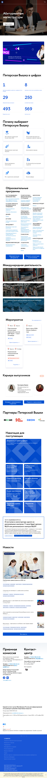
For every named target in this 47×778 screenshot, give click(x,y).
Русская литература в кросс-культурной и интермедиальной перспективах (37, 199)
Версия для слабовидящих (9, 757)
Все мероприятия (36, 320)
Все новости (23, 634)
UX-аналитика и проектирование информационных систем (26, 217)
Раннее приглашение (14, 491)
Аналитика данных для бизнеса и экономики (37, 228)
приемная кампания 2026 (27, 584)
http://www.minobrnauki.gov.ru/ (10, 764)
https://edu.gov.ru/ (7, 766)
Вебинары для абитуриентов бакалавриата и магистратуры (14, 57)
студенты (11, 594)
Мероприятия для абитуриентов (14, 256)
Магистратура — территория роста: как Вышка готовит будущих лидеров (18, 623)
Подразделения (7, 744)
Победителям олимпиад (30, 467)
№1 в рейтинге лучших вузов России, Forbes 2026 (11, 137)
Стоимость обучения (14, 478)
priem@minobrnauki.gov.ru (17, 713)
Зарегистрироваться (14, 342)
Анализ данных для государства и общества (26, 208)
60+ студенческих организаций (12, 176)
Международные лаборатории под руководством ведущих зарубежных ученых (22, 300)
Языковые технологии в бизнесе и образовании (37, 213)
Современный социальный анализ (24, 245)
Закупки (5, 752)
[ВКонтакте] (3, 724)
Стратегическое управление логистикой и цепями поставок (12, 230)
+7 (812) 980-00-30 (34, 657)
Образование (5, 594)
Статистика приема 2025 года (13, 504)
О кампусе (7, 738)
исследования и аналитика (19, 605)
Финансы (34, 205)
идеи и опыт (14, 617)
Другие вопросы (8, 535)
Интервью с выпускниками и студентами (13, 402)
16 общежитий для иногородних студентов (33, 164)
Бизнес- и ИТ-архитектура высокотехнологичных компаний (38, 231)
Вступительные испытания (12, 467)
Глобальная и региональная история (11, 221)
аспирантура (12, 607)
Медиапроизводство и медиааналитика (10, 245)
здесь (24, 774)
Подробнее (16, 364)
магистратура (18, 584)
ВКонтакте (8, 680)
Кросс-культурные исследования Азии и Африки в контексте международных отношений (12, 200)
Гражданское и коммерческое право (37, 241)
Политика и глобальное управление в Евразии (25, 201)
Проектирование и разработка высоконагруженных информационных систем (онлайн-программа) (26, 229)
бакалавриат (12, 584)
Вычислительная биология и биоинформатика (26, 224)
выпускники (20, 617)
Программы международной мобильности (15, 285)
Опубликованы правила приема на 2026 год (14, 580)
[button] (43, 53)
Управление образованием (11, 212)
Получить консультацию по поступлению (32, 256)
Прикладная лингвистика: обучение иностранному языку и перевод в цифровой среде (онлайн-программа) (38, 219)
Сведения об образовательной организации (13, 740)
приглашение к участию (19, 594)
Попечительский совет (8, 748)
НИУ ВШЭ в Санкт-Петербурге (20, 607)
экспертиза (28, 605)
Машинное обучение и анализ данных (25, 221)
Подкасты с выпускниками (34, 402)
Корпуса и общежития (8, 750)
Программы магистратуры (30, 492)
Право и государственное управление (38, 244)
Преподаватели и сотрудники (10, 746)
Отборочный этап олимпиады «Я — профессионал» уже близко (16, 590)
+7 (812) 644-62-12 (13, 664)
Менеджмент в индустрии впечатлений (11, 227)
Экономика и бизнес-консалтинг (37, 235)
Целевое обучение (31, 478)
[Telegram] (5, 724)
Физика (22, 250)
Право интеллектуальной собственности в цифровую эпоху (38, 248)
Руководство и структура (9, 742)
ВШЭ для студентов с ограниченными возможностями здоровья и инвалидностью (20, 754)
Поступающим (6, 584)
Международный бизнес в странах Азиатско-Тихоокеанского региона (11, 234)
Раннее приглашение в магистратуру (10, 164)
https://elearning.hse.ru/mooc (9, 769)
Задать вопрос (9, 24)
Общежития (29, 503)
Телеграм (5, 680)
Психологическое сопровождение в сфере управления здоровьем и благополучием (26, 238)
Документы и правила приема (17, 441)
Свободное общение (7, 617)
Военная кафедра (30, 176)
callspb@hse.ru (39, 658)
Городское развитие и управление (10, 209)
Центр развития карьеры (31, 150)
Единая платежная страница (9, 759)
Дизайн (7, 216)
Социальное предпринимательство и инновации (11, 239)
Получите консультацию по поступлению (23, 535)
